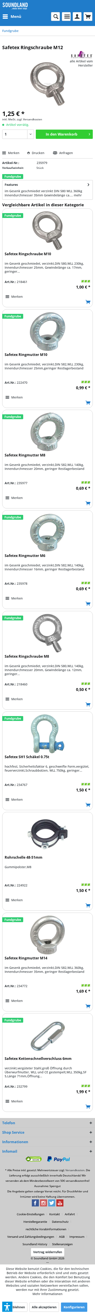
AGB (62, 1237)
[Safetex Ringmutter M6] (47, 532)
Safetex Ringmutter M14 (26, 958)
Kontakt (54, 1214)
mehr (78, 195)
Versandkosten (75, 1170)
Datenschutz (60, 1222)
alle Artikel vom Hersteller (81, 63)
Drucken (38, 153)
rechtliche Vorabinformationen (46, 1229)
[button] (7, 1307)
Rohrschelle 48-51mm (23, 857)
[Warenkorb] (88, 16)
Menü (16, 16)
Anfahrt (70, 1214)
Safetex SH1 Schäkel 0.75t (27, 757)
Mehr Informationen (47, 1294)
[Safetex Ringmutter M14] (47, 935)
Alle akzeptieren (44, 1307)
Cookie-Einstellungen (30, 1214)
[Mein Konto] (77, 16)
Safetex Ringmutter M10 (26, 354)
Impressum (76, 1237)
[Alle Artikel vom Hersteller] (81, 54)
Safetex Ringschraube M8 (27, 656)
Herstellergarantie (35, 1222)
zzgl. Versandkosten (29, 119)
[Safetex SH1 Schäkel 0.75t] (47, 734)
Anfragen (65, 153)
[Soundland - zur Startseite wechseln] (15, 6)
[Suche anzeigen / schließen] (55, 16)
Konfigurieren (74, 1307)
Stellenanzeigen (62, 1244)
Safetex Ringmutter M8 (25, 455)
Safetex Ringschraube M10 (28, 254)
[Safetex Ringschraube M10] (47, 231)
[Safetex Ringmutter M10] (47, 331)
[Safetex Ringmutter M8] (47, 432)
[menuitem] (11, 16)
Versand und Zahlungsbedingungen (30, 1237)
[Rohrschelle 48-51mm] (47, 834)
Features (11, 184)
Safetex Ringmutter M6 (25, 555)
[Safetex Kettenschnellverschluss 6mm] (47, 1035)
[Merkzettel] (66, 16)
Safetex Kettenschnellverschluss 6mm (38, 1058)
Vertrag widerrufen (47, 1252)
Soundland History (35, 1244)
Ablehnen (17, 1307)
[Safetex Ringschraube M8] (47, 633)
